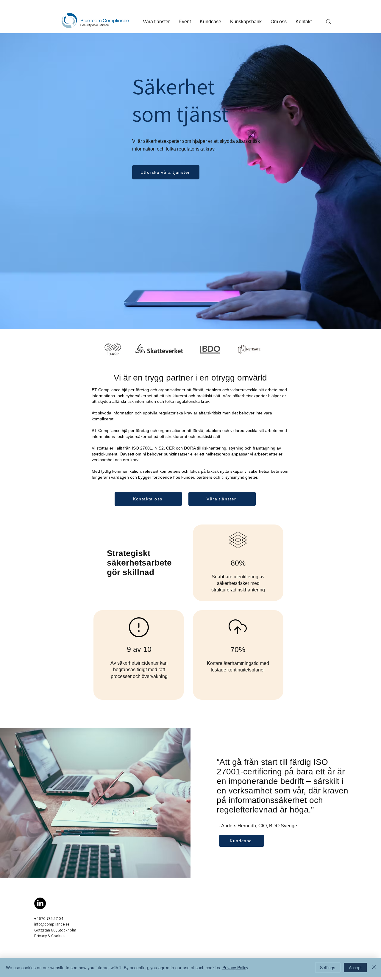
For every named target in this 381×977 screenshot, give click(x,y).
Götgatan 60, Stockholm (55, 930)
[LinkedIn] (40, 903)
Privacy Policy (235, 967)
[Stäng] (373, 967)
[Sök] (328, 21)
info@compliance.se (51, 924)
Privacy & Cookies (49, 935)
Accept (355, 967)
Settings (327, 967)
